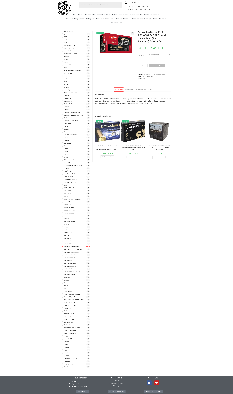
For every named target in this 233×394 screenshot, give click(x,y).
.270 (65, 34)
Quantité (142, 55)
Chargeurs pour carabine (70, 134)
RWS (144, 78)
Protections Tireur (69, 313)
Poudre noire (109, 19)
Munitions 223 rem (69, 241)
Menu (74, 15)
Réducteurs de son (69, 319)
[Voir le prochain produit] (170, 32)
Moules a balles (68, 232)
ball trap (66, 87)
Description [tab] (119, 89)
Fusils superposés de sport (71, 182)
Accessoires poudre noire (71, 50)
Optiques (125, 19)
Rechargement (90, 19)
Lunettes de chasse (69, 207)
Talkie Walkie (67, 347)
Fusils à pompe (68, 171)
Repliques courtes (69, 325)
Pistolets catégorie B (69, 297)
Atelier (65, 81)
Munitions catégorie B (70, 263)
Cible (65, 146)
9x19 (65, 42)
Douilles (66, 157)
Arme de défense (68, 64)
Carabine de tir (68, 104)
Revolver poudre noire (70, 330)
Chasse (108, 15)
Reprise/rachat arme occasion (72, 327)
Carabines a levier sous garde (72, 112)
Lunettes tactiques (69, 213)
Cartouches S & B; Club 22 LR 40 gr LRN (107, 149)
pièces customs (68, 291)
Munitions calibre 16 (69, 257)
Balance (66, 84)
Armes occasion (123, 15)
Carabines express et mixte (71, 120)
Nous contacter (80, 378)
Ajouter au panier (156, 65)
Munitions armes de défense (71, 252)
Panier (155, 19)
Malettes (66, 218)
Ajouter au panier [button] (159, 157)
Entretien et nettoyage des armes (75, 19)
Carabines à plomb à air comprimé (73, 115)
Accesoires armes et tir (135, 15)
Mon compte (147, 19)
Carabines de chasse (69, 118)
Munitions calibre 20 (69, 260)
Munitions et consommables (71, 269)
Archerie (66, 59)
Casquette (66, 129)
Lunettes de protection (70, 210)
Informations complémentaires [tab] (135, 89)
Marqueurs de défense (70, 221)
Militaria (114, 15)
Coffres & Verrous (68, 148)
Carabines (66, 106)
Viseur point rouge (69, 364)
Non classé (167, 145)
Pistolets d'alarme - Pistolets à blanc (73, 299)
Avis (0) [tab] (150, 89)
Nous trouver (116, 378)
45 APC (66, 39)
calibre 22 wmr (68, 98)
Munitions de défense (70, 266)
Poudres (66, 311)
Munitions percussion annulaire (111, 146)
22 (145, 76)
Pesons (66, 288)
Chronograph (67, 143)
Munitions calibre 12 (69, 255)
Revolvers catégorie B (70, 333)
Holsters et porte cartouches (71, 188)
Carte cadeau (67, 123)
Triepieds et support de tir (71, 358)
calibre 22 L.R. (100, 145)
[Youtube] (156, 382)
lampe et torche (68, 201)
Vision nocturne (68, 366)
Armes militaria (68, 73)
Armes (80, 15)
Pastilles (66, 285)
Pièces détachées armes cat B (72, 294)
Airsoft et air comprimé (150, 15)
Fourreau (66, 168)
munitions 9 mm (68, 243)
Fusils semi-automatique (70, 179)
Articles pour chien (69, 78)
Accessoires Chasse (69, 48)
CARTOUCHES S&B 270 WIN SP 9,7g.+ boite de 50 (159, 148)
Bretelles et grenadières (70, 92)
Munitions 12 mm (68, 238)
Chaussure (66, 140)
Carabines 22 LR (68, 109)
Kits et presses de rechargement (72, 199)
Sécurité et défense (137, 19)
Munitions (99, 19)
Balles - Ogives (68, 90)
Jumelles (66, 196)
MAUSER (66, 224)
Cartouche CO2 (68, 126)
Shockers (66, 341)
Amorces (66, 56)
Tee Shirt (66, 353)
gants (65, 185)
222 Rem (66, 37)
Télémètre (66, 355)
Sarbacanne (67, 336)
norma (149, 76)
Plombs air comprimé (70, 305)
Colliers (66, 151)
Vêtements (67, 361)
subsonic (154, 76)
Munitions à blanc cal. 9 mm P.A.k (73, 249)
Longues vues (67, 204)
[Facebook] (149, 382)
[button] (81, 14)
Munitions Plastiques (69, 274)
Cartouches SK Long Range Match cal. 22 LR (133, 148)
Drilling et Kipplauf (69, 160)
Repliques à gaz (68, 322)
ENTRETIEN (67, 162)
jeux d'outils (67, 190)
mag (65, 215)
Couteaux (119, 19)
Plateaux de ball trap (69, 302)
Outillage (66, 283)
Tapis (65, 350)
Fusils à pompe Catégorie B (71, 174)
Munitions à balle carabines (158, 74)
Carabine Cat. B (68, 101)
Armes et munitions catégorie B (94, 15)
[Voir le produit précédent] (166, 32)
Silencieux (66, 344)
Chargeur (66, 132)
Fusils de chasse (68, 176)
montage (66, 229)
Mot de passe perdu (116, 23)
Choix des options (107, 156)
